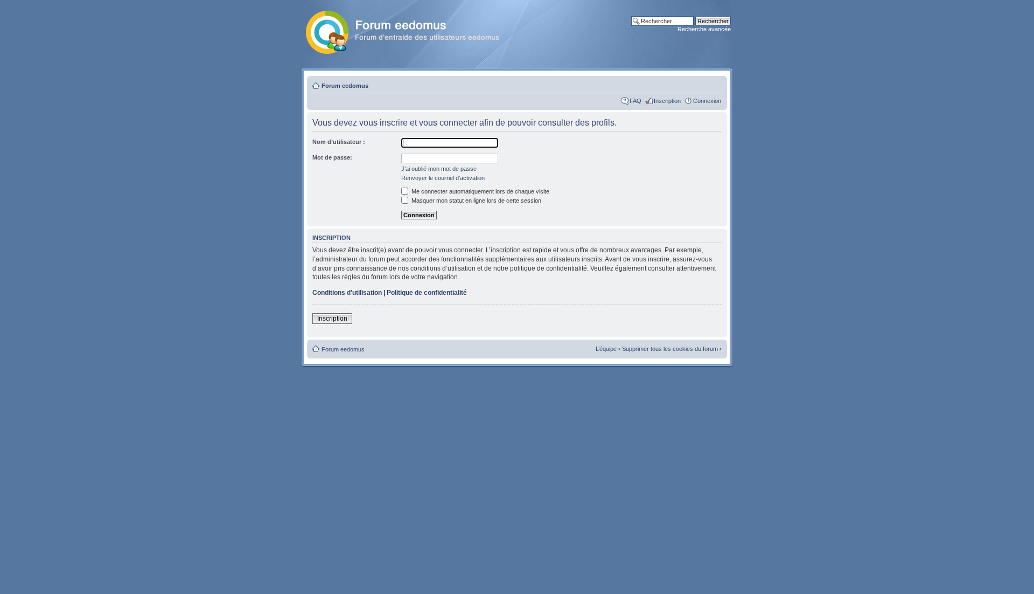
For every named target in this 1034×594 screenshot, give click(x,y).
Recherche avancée (704, 29)
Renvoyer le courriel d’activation (443, 178)
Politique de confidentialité (427, 292)
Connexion (707, 101)
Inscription (667, 101)
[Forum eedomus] (411, 30)
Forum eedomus (345, 85)
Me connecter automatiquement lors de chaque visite (479, 191)
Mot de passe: (332, 157)
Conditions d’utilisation (347, 292)
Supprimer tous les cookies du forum (670, 349)
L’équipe (606, 349)
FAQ (635, 101)
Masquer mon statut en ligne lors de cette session (475, 200)
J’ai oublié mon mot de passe (439, 168)
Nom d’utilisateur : (338, 142)
